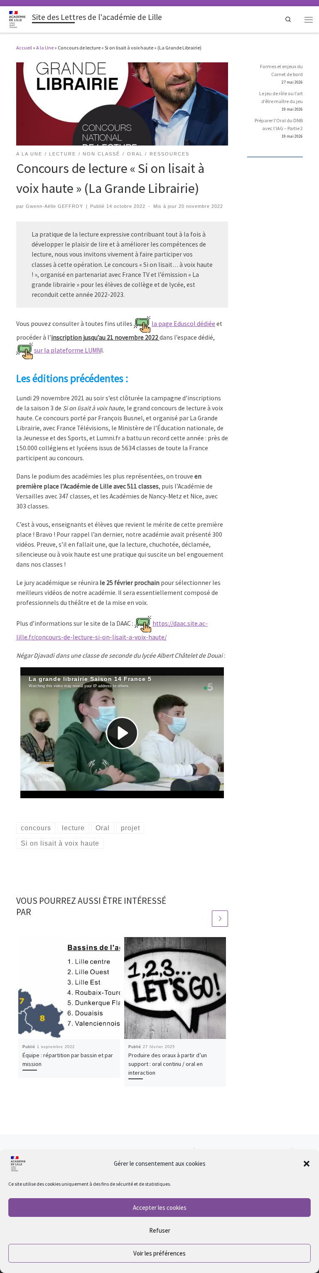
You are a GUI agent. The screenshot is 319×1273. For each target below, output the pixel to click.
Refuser (159, 1230)
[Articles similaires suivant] (220, 918)
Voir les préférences (159, 1253)
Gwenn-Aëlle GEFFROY (54, 206)
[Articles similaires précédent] (202, 918)
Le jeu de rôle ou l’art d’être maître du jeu (281, 97)
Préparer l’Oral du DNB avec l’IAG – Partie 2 (279, 124)
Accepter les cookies (159, 1207)
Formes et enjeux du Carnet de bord (281, 70)
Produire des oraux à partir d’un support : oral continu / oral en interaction (167, 1063)
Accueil (24, 47)
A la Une (45, 47)
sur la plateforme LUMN (67, 350)
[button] (306, 1164)
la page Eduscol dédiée (183, 324)
